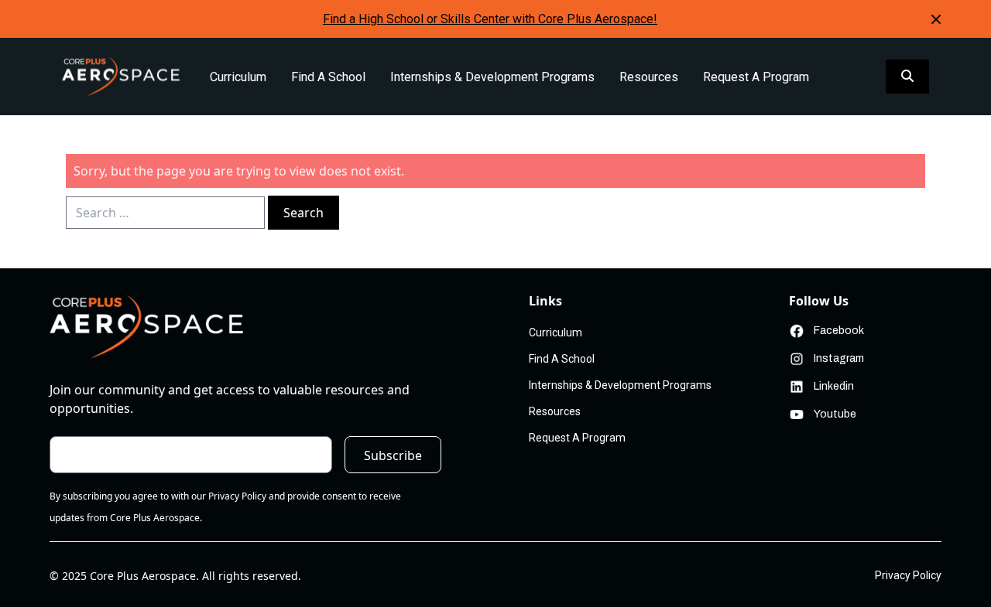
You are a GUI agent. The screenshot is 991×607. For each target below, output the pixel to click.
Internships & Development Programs (492, 77)
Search (303, 212)
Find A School (328, 77)
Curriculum (238, 77)
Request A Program (756, 77)
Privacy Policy (908, 575)
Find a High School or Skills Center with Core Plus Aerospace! (490, 19)
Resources (648, 77)
